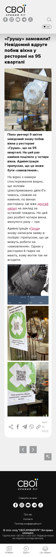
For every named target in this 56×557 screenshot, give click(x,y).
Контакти (28, 519)
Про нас (28, 514)
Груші (34, 228)
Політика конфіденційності (28, 524)
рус (48, 27)
